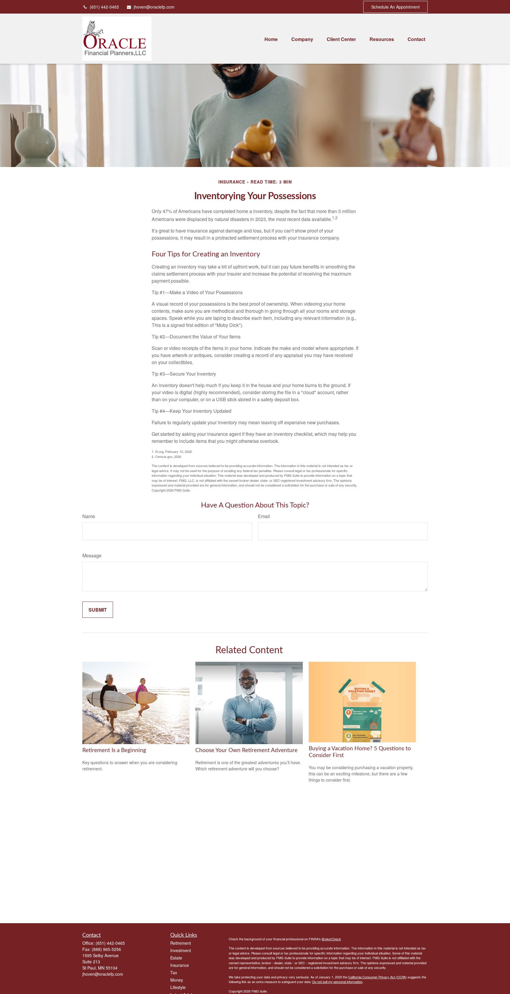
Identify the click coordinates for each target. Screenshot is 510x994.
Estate (176, 958)
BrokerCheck (331, 938)
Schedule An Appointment (395, 7)
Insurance (179, 965)
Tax (173, 972)
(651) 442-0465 (104, 7)
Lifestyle (178, 987)
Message (92, 555)
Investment (180, 950)
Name (88, 516)
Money (176, 980)
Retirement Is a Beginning (114, 750)
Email (264, 516)
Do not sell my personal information (337, 981)
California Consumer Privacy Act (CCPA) (377, 977)
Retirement (180, 943)
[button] (271, 38)
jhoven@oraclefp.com (154, 7)
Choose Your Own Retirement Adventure (246, 750)
